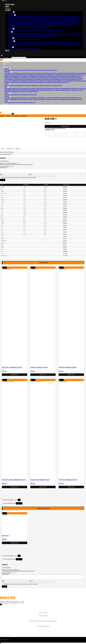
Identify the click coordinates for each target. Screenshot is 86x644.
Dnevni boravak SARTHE (25, 24)
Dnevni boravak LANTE (59, 19)
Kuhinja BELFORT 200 (33, 33)
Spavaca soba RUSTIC (64, 44)
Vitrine (50, 27)
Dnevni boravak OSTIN (15, 22)
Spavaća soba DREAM (50, 42)
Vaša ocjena (3, 166)
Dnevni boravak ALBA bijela (25, 16)
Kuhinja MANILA (42, 35)
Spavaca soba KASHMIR (71, 98)
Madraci (21, 42)
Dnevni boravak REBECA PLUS (51, 22)
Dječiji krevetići (58, 13)
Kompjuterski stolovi (62, 30)
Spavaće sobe (10, 41)
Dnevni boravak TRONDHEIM (35, 25)
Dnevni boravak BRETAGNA (19, 18)
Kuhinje (9, 31)
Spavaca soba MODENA (24, 44)
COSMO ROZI (15, 13)
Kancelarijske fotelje (54, 30)
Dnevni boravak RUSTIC (69, 22)
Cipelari (9, 39)
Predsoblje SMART (33, 39)
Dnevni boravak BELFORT (74, 16)
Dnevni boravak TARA (70, 24)
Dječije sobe (10, 12)
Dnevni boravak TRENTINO (25, 25)
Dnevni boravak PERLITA (24, 22)
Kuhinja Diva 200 (63, 33)
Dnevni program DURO (62, 25)
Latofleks (15, 42)
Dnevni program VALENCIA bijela (21, 82)
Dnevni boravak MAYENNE (42, 21)
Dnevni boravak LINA (16, 21)
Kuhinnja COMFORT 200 (50, 36)
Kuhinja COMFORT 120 (41, 33)
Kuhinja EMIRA (69, 33)
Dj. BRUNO (26, 13)
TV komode (40, 27)
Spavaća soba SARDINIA (72, 44)
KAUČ (14, 27)
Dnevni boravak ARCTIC (45, 16)
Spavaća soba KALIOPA (58, 42)
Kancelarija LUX (27, 30)
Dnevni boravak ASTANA (54, 16)
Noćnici (24, 42)
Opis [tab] (3, 148)
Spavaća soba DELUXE (42, 42)
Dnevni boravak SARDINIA (16, 24)
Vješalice (39, 39)
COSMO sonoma (21, 13)
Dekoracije (10, 16)
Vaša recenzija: (3, 167)
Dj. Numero (41, 13)
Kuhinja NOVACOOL (48, 35)
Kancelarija (10, 28)
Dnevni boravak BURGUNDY (29, 18)
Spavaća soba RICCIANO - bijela (43, 44)
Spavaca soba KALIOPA (67, 42)
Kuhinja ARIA (15, 33)
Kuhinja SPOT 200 (14, 36)
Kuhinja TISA (28, 36)
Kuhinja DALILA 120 (56, 33)
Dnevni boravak (11, 15)
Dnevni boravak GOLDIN (24, 19)
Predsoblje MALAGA (26, 39)
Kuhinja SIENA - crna (69, 90)
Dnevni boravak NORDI (59, 21)
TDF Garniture (35, 27)
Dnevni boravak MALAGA (32, 21)
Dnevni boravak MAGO (24, 21)
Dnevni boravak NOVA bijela (68, 21)
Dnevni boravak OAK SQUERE (49, 78)
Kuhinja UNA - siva (42, 36)
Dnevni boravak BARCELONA (64, 16)
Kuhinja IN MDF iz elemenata (77, 88)
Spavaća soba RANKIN (32, 44)
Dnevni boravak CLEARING (40, 18)
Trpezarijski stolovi (35, 48)
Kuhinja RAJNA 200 (56, 35)
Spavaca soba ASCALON (33, 42)
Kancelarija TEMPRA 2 (34, 30)
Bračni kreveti (11, 42)
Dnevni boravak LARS (68, 19)
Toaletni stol (13, 45)
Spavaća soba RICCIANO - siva (54, 44)
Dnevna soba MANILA (16, 16)
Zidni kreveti (18, 45)
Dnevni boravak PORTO (33, 22)
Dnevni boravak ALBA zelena (35, 16)
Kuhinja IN (74, 33)
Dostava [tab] (17, 148)
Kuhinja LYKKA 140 (35, 35)
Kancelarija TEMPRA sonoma (44, 30)
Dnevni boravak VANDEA (45, 25)
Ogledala (13, 39)
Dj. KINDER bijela (35, 13)
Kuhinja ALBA (10, 33)
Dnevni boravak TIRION (37, 81)
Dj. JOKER (30, 13)
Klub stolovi (17, 27)
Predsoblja (10, 38)
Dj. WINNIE (45, 13)
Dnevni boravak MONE (51, 21)
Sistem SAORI (30, 27)
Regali (26, 27)
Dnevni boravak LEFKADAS (54, 76)
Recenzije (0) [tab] (10, 148)
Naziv (1, 174)
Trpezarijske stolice (28, 48)
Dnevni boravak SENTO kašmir (43, 24)
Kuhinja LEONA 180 (16, 35)
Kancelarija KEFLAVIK (12, 30)
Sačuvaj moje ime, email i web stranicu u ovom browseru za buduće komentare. (19, 177)
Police (24, 27)
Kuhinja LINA (22, 35)
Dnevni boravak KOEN (43, 19)
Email (30, 174)
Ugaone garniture (45, 27)
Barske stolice (11, 48)
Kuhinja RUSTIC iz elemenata (65, 35)
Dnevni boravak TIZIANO (15, 25)
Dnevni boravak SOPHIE (53, 24)
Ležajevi (18, 42)
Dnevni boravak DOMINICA (69, 18)
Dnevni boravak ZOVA (54, 25)
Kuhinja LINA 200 (28, 35)
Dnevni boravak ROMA (61, 22)
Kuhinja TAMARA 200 (22, 36)
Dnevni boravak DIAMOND (59, 18)
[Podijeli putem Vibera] (80, 134)
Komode (21, 27)
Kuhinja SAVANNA (74, 35)
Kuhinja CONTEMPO (49, 33)
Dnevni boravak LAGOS (51, 19)
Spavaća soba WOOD (68, 99)
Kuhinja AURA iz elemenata (23, 33)
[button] (3, 53)
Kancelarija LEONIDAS (20, 30)
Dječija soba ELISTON (51, 13)
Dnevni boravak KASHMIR (34, 19)
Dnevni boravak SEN (33, 24)
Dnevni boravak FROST (16, 19)
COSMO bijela (10, 13)
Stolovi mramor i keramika (19, 48)
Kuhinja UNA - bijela (34, 36)
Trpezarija (10, 47)
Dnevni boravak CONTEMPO (50, 18)
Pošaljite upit (65, 126)
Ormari (27, 42)
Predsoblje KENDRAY (19, 39)
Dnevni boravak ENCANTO (66, 75)
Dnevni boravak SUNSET (61, 24)
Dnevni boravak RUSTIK (42, 79)
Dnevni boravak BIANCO (79, 73)
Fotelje (11, 27)
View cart (19, 503)
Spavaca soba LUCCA (16, 44)
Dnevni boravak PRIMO (41, 22)
